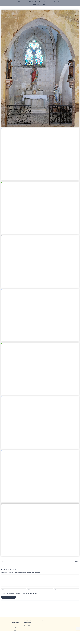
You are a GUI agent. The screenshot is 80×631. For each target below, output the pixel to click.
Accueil (14, 1)
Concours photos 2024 (40, 620)
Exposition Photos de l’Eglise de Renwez (27, 626)
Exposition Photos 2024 (27, 622)
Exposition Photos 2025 (27, 620)
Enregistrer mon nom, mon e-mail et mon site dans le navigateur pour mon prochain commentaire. (20, 593)
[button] (15, 624)
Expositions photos (55, 1)
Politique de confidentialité (52, 620)
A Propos (20, 1)
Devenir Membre (37, 4)
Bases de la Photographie (31, 1)
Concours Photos (43, 1)
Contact (65, 1)
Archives (45, 4)
